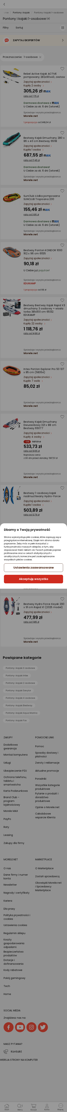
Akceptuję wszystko (33, 579)
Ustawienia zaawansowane (33, 568)
